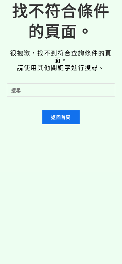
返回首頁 (60, 117)
